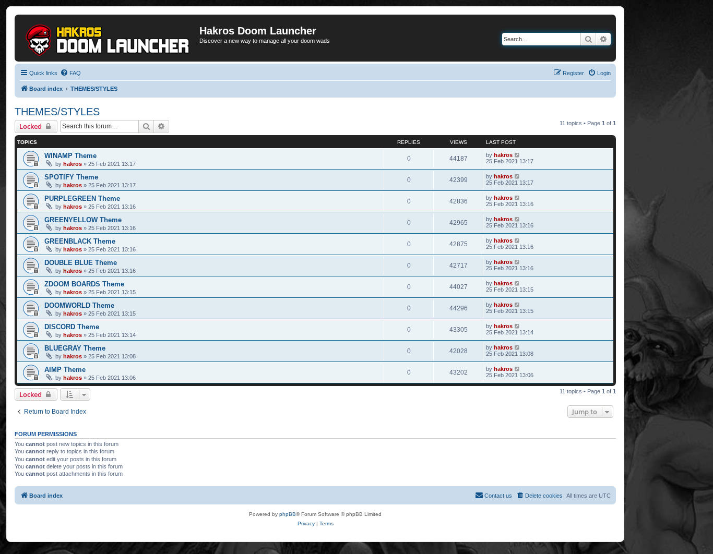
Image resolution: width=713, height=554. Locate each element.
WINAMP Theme (70, 156)
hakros (72, 164)
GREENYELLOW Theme (83, 220)
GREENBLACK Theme (79, 241)
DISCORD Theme (71, 327)
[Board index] (108, 38)
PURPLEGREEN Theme (82, 198)
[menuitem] (70, 73)
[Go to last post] (517, 155)
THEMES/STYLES (57, 111)
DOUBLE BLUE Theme (80, 263)
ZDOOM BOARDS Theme (84, 284)
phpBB (287, 514)
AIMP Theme (65, 370)
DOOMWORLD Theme (79, 305)
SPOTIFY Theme (71, 177)
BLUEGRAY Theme (74, 348)
